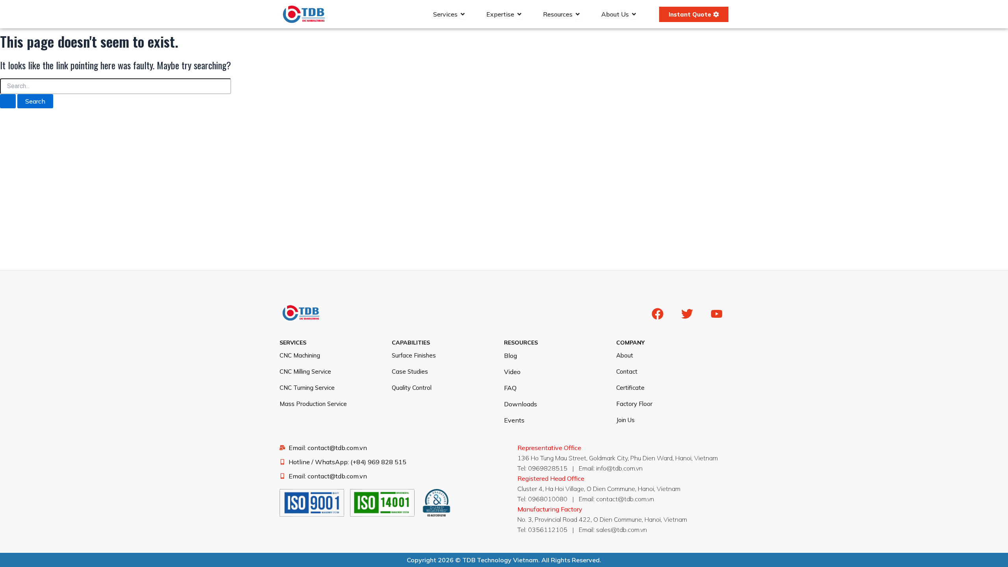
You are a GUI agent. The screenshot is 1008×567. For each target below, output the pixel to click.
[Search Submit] (8, 101)
